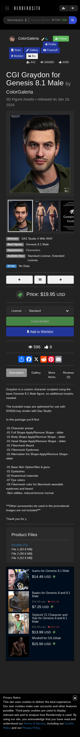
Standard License (39, 255)
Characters (33, 250)
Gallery (33, 50)
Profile (52, 44)
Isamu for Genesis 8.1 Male (50, 570)
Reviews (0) (68, 375)
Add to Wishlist (41, 332)
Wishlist (18, 56)
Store (17, 50)
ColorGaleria (19, 92)
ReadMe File (19, 545)
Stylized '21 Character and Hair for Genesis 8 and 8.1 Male (49, 618)
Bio (33, 56)
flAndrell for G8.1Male (46, 638)
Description (16, 372)
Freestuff (52, 50)
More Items (51, 375)
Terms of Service (35, 723)
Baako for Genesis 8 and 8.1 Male (51, 594)
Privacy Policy (31, 727)
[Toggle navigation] (7, 8)
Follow (62, 38)
